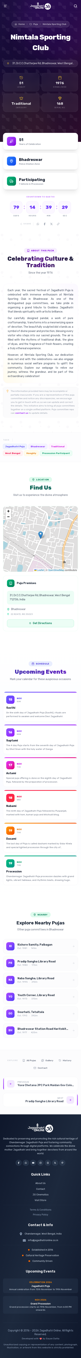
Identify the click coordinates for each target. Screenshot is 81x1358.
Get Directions (42, 623)
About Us (40, 1183)
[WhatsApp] (26, 1163)
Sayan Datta (52, 1338)
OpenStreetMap (56, 569)
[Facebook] (19, 1163)
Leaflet (40, 569)
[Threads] (48, 1163)
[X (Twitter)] (55, 1163)
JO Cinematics (41, 1194)
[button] (40, 535)
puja (35, 24)
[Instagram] (40, 1163)
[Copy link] (58, 224)
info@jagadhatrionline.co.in (43, 1240)
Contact (42, 1068)
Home (21, 24)
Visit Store (40, 1200)
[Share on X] (51, 224)
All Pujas (31, 1060)
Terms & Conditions (40, 1209)
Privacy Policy (40, 1214)
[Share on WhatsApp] (38, 224)
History (67, 1060)
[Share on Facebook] (45, 224)
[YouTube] (33, 1163)
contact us (21, 413)
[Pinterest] (62, 1163)
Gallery (49, 1060)
